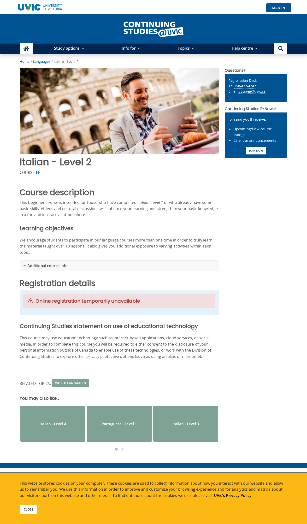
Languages (42, 61)
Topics (184, 48)
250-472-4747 (245, 86)
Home (25, 61)
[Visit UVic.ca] (40, 7)
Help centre (242, 48)
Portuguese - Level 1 (119, 423)
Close (28, 509)
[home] (153, 28)
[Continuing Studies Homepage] (26, 48)
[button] (280, 48)
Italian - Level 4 (53, 423)
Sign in (278, 8)
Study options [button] (67, 48)
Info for (129, 48)
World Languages (70, 383)
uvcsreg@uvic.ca (252, 91)
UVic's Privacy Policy (233, 495)
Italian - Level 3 (185, 423)
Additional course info (47, 265)
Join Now (256, 150)
